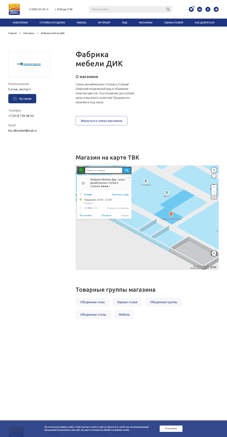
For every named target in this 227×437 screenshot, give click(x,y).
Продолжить (171, 429)
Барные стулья (127, 302)
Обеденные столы (93, 314)
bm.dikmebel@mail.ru (22, 130)
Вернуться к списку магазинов (101, 120)
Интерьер (104, 22)
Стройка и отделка (52, 22)
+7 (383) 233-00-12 (39, 9)
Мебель (81, 22)
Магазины (145, 22)
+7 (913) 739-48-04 (21, 115)
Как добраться (204, 22)
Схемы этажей (173, 22)
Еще (124, 22)
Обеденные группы (163, 302)
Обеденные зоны (92, 302)
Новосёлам (20, 22)
